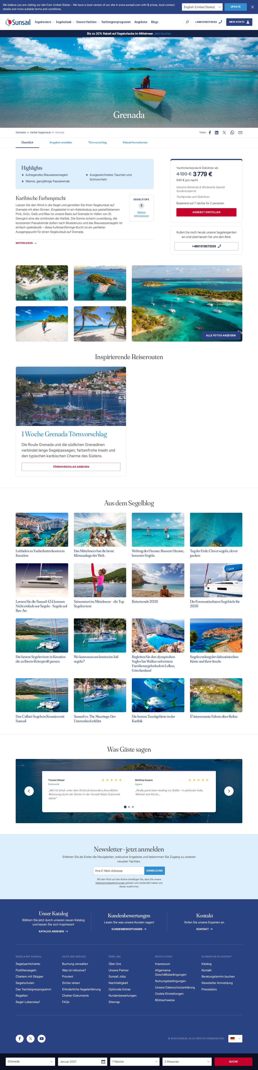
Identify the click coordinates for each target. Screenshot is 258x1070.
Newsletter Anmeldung (217, 983)
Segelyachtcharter (28, 964)
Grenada (59, 132)
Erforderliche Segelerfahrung (81, 989)
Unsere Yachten (86, 22)
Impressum (162, 964)
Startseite (21, 132)
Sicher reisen (71, 983)
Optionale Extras (120, 989)
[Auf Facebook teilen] (210, 132)
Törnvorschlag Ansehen (71, 466)
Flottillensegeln (26, 970)
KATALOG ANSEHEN (52, 931)
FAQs (66, 1002)
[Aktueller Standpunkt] (235, 1038)
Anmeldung (154, 870)
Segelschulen (25, 983)
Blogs (154, 22)
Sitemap (114, 1002)
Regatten (22, 995)
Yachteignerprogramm (116, 22)
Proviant (67, 976)
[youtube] (42, 1039)
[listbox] (30, 1062)
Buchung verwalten (75, 964)
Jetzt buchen (162, 33)
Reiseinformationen (135, 142)
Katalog (207, 964)
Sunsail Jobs (117, 976)
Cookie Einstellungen (169, 993)
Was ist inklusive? (74, 970)
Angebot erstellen (60, 142)
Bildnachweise (165, 1000)
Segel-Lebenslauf (28, 1002)
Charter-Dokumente (75, 995)
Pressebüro (209, 989)
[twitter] (31, 1039)
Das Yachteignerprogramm (33, 989)
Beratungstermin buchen (218, 976)
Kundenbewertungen (127, 929)
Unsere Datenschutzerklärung (175, 987)
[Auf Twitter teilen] (216, 132)
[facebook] (20, 1039)
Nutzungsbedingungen (170, 981)
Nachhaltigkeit (118, 983)
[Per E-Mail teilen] (240, 133)
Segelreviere (43, 22)
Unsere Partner (119, 970)
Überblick (27, 142)
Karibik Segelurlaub (40, 132)
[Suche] (187, 22)
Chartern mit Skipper (29, 976)
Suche (233, 1061)
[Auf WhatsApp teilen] (232, 133)
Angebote (140, 22)
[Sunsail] (18, 22)
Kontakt (202, 929)
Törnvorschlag (97, 142)
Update (236, 6)
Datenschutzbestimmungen (110, 882)
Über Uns (115, 964)
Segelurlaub (63, 22)
